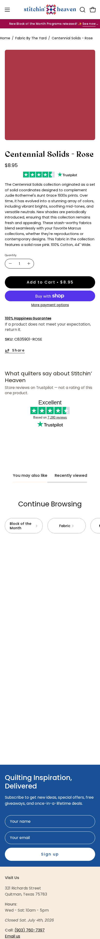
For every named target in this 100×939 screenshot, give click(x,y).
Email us (12, 936)
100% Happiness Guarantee (28, 318)
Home (5, 38)
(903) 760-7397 (30, 930)
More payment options (50, 305)
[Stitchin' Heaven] (50, 10)
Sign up (50, 854)
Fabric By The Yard (31, 38)
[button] (82, 9)
